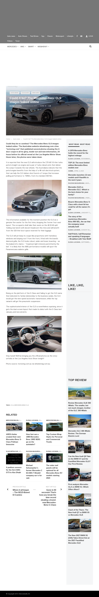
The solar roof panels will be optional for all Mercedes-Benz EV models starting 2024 (54, 471)
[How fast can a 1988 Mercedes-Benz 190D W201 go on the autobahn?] (34, 426)
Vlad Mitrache (12, 451)
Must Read (85, 144)
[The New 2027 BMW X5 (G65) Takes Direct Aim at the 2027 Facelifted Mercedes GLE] (79, 525)
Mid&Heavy (42, 47)
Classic (50, 36)
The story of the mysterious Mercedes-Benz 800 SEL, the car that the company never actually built (79, 221)
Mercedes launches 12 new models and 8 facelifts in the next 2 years (79, 177)
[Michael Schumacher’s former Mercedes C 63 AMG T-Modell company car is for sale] (34, 457)
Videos (9, 41)
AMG (22, 47)
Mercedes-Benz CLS (21, 405)
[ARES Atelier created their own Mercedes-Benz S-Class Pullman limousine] (14, 426)
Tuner (17, 41)
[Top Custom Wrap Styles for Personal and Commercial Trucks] (54, 426)
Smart (31, 47)
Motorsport (60, 36)
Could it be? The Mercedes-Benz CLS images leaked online (42, 139)
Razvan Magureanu (34, 451)
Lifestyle (70, 36)
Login (91, 36)
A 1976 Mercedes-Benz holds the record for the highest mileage (78, 153)
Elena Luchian (16, 106)
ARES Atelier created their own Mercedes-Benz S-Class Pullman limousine (13, 439)
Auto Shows (22, 36)
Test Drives (34, 36)
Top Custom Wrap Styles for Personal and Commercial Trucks (54, 438)
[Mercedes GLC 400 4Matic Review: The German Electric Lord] (79, 421)
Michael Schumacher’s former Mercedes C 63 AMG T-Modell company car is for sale (34, 471)
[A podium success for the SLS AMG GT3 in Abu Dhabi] (14, 458)
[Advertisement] (49, 17)
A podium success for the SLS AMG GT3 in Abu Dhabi (13, 469)
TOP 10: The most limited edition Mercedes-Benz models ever (78, 165)
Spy (42, 36)
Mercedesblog (12, 420)
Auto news (11, 36)
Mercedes (12, 47)
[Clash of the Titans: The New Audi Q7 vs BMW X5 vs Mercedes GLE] (79, 500)
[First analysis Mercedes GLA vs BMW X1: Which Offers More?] (79, 474)
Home (8, 139)
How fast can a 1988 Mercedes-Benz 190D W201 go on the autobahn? (33, 439)
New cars (35, 92)
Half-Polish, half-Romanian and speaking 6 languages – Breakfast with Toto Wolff (79, 236)
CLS (12, 405)
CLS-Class (25, 92)
